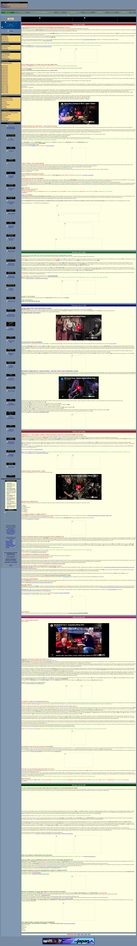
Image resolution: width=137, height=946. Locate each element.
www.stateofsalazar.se (30, 278)
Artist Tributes (5, 120)
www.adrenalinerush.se (30, 46)
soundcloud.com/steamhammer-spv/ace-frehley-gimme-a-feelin (99, 515)
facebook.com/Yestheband (46, 833)
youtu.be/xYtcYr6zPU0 (36, 872)
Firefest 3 (4, 101)
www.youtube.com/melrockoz (69, 923)
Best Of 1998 (5, 87)
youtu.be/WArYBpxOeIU (112, 589)
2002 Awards (5, 81)
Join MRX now (24, 192)
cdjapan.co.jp (10, 509)
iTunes (37, 144)
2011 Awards (5, 67)
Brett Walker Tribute (7, 114)
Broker (7, 540)
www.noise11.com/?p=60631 (87, 175)
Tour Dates (5, 103)
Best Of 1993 (5, 90)
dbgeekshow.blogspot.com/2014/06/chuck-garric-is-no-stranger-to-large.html (52, 866)
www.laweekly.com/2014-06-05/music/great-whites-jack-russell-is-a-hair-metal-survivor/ (117, 587)
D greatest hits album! (10, 501)
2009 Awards (5, 70)
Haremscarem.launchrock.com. (90, 856)
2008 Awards (5, 72)
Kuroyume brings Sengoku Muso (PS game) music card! (11, 506)
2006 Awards (5, 75)
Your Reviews (5, 38)
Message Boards (6, 55)
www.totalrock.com (66, 576)
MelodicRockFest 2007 (7, 98)
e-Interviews (5, 47)
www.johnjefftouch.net (46, 590)
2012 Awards (5, 65)
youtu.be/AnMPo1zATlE (47, 40)
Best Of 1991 (5, 92)
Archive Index (5, 49)
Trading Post (5, 56)
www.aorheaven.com (40, 683)
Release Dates (6, 41)
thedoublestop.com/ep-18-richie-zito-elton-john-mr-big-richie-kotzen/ (39, 582)
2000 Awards (5, 84)
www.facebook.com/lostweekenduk (58, 563)
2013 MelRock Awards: (7, 63)
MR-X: (2, 5)
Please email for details (10, 560)
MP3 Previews (6, 39)
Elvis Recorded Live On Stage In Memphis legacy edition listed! (11, 498)
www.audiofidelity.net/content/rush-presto (38, 552)
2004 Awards (5, 78)
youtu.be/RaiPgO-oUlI (45, 895)
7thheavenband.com (50, 145)
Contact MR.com (6, 118)
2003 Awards (5, 79)
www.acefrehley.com (30, 518)
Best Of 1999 (5, 86)
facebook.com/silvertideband (36, 751)
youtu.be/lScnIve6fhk (69, 898)
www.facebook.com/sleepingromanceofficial (40, 873)
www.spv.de (36, 518)
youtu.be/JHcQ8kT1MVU (53, 275)
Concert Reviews (6, 104)
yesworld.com (37, 833)
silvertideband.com (57, 751)
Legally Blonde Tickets (10, 529)
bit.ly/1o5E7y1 (114, 343)
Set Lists (4, 106)
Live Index (5, 107)
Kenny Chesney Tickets (9, 544)
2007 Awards (5, 73)
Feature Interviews (6, 45)
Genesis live (11, 534)
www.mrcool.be (29, 412)
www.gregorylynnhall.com (30, 683)
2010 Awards (5, 68)
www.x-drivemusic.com (30, 453)
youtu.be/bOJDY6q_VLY (56, 898)
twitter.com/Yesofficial (56, 833)
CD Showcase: (4, 6)
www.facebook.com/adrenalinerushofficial (43, 46)
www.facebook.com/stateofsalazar (41, 278)
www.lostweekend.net (46, 563)
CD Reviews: (3, 7)
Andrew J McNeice (11, 554)
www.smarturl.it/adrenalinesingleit (89, 39)
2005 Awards (5, 76)
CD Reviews (5, 36)
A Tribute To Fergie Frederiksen (11, 112)
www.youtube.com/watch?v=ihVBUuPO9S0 (61, 592)
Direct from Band (32, 144)
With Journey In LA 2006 (8, 99)
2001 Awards (5, 83)
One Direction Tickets (11, 545)
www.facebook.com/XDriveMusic (41, 453)
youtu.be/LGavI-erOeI (38, 449)
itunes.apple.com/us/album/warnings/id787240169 (31, 590)
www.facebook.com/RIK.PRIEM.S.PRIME (41, 412)
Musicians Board (6, 58)
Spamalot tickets (10, 533)
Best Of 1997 (5, 89)
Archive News (5, 115)
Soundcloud (33, 145)
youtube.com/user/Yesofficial (67, 833)
